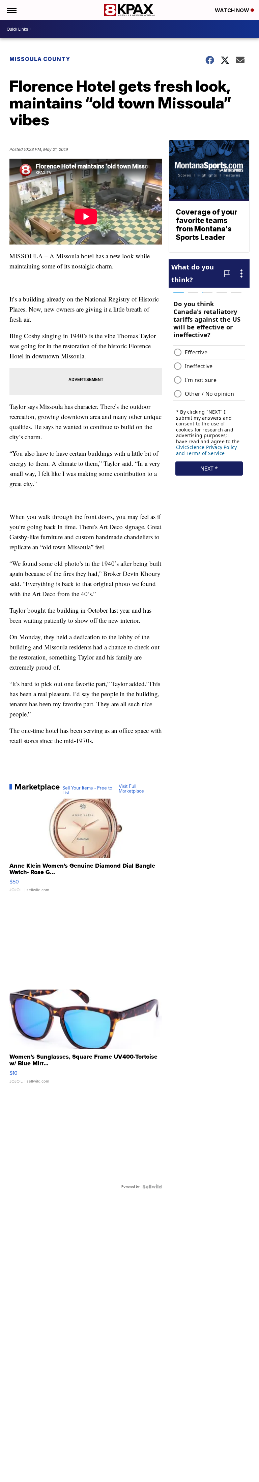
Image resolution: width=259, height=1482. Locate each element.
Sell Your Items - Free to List (87, 790)
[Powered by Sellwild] (152, 1186)
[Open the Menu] (11, 10)
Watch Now (233, 10)
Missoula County (39, 59)
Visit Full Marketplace (131, 789)
